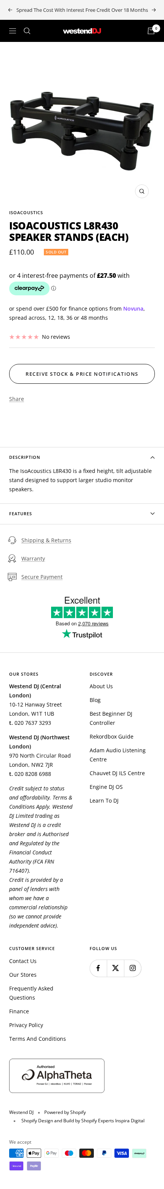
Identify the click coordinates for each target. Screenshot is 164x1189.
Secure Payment (42, 576)
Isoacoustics (26, 212)
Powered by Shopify (65, 1112)
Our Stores (23, 974)
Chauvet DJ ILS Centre (117, 773)
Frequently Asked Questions (31, 993)
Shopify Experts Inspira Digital (112, 1120)
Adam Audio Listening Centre (118, 755)
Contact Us (23, 961)
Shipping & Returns (46, 540)
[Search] (27, 30)
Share (16, 398)
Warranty (33, 558)
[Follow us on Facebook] (98, 968)
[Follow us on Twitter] (115, 968)
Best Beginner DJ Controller (111, 718)
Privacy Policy (26, 1025)
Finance (19, 1011)
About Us (101, 686)
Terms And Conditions (37, 1038)
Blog (95, 699)
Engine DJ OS (106, 786)
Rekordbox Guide (111, 736)
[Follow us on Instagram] (132, 968)
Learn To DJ (104, 800)
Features (20, 513)
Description (24, 457)
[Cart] (151, 30)
